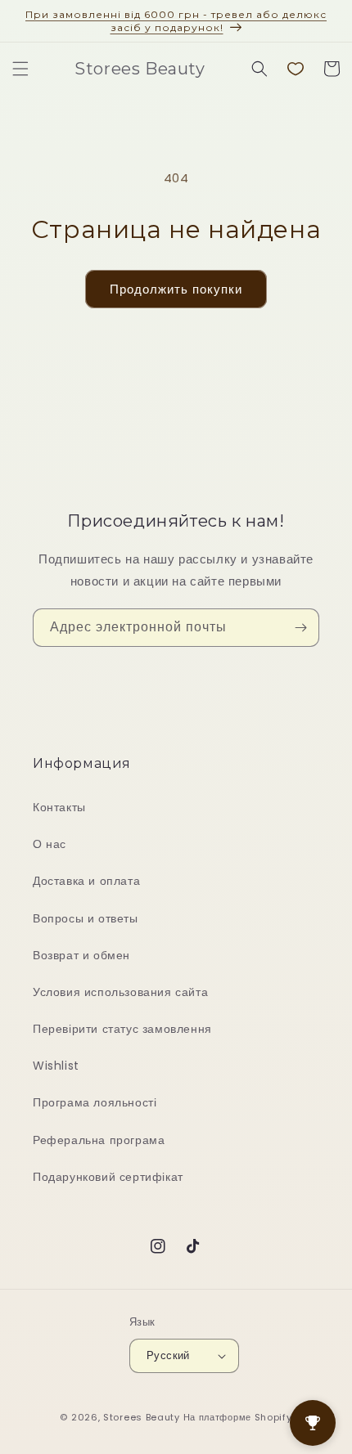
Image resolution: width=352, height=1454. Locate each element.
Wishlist (56, 1065)
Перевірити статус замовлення (122, 1029)
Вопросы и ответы (85, 918)
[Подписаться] (300, 627)
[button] (20, 69)
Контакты (59, 807)
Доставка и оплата (86, 881)
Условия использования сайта (120, 992)
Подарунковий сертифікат (108, 1177)
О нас (49, 844)
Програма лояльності (94, 1102)
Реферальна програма (99, 1140)
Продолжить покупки (176, 289)
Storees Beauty (143, 1417)
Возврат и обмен (81, 955)
